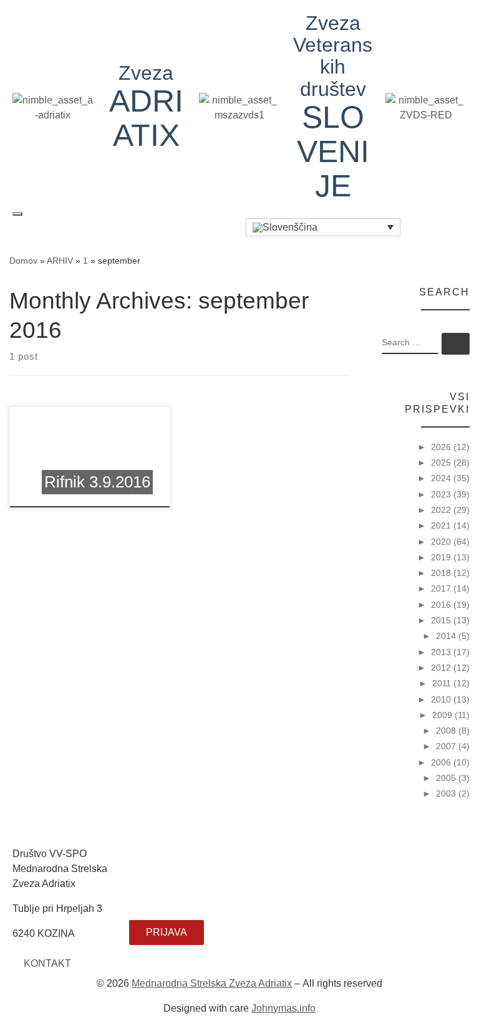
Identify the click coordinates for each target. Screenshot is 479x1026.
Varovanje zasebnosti (177, 872)
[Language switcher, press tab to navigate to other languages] (323, 227)
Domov (23, 261)
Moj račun (151, 899)
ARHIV (60, 261)
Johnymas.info (283, 1008)
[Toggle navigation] (17, 214)
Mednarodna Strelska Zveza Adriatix (212, 983)
